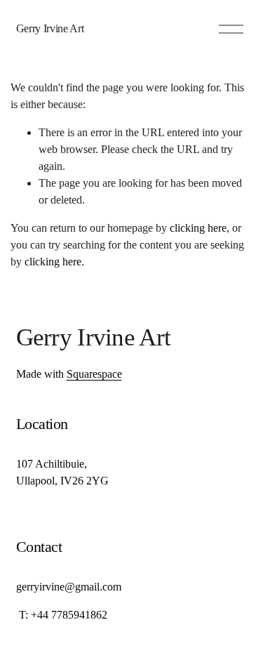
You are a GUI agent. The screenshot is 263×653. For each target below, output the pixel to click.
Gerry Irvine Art (50, 28)
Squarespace (94, 374)
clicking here (198, 228)
